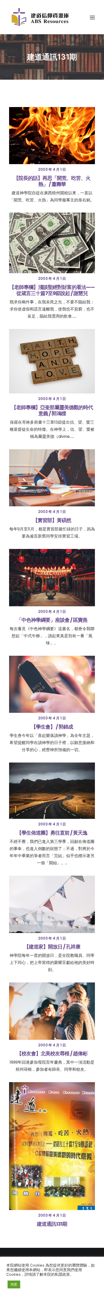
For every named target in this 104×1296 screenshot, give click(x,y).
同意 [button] (14, 1284)
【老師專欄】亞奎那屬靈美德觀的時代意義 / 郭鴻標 (52, 410)
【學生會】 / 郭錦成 (52, 726)
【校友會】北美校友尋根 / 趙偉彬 (52, 1053)
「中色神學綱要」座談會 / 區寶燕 (52, 620)
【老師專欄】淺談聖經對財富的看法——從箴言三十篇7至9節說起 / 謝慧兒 (52, 290)
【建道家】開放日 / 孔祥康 (52, 946)
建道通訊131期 (52, 1224)
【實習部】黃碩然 (52, 520)
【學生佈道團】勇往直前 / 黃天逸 (52, 832)
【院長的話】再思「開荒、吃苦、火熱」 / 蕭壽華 (52, 181)
